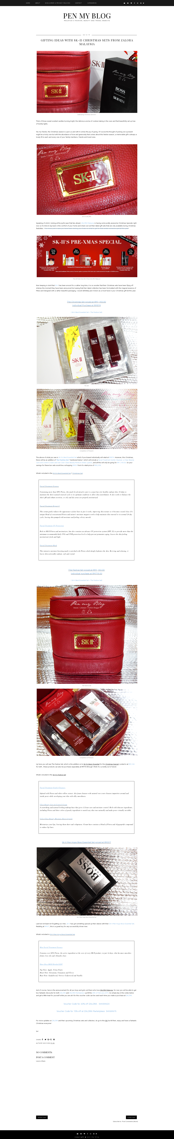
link (106, 1020)
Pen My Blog (87, 15)
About (37, 3)
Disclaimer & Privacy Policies (57, 3)
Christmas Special (112, 764)
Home (28, 3)
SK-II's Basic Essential (91, 764)
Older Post (131, 1117)
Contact (78, 3)
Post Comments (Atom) (130, 1121)
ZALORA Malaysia (106, 990)
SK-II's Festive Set (59, 775)
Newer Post (42, 1117)
